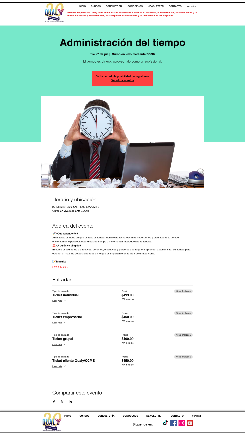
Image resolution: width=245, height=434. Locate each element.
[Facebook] (173, 423)
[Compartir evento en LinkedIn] (70, 401)
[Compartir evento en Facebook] (54, 401)
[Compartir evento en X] (62, 401)
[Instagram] (181, 423)
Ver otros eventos (122, 80)
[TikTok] (165, 423)
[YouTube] (190, 423)
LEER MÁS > (60, 267)
